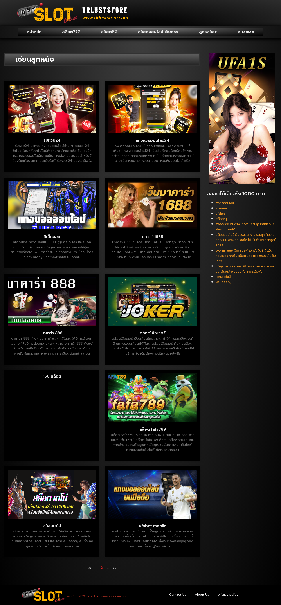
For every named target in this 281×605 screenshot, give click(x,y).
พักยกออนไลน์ (225, 203)
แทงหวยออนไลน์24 (152, 140)
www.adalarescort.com (121, 596)
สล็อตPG (109, 32)
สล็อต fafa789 (152, 429)
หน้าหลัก (34, 32)
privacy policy (228, 594)
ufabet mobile (152, 526)
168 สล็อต (52, 376)
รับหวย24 (51, 140)
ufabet (220, 213)
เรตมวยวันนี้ (223, 277)
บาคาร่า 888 (51, 333)
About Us (202, 594)
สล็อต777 (71, 32)
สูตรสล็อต (208, 32)
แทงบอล (221, 208)
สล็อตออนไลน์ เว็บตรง (158, 32)
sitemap (246, 32)
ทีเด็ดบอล (52, 237)
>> (114, 568)
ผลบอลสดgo (224, 282)
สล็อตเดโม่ (52, 526)
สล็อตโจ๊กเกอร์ (153, 333)
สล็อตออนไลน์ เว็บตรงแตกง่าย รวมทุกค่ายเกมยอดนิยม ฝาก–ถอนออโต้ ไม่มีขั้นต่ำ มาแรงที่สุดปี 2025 (246, 240)
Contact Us (177, 594)
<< (89, 568)
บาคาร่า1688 (152, 237)
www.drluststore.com (105, 17)
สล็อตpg (221, 219)
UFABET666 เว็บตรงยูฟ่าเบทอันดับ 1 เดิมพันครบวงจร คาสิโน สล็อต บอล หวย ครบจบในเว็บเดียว (246, 255)
